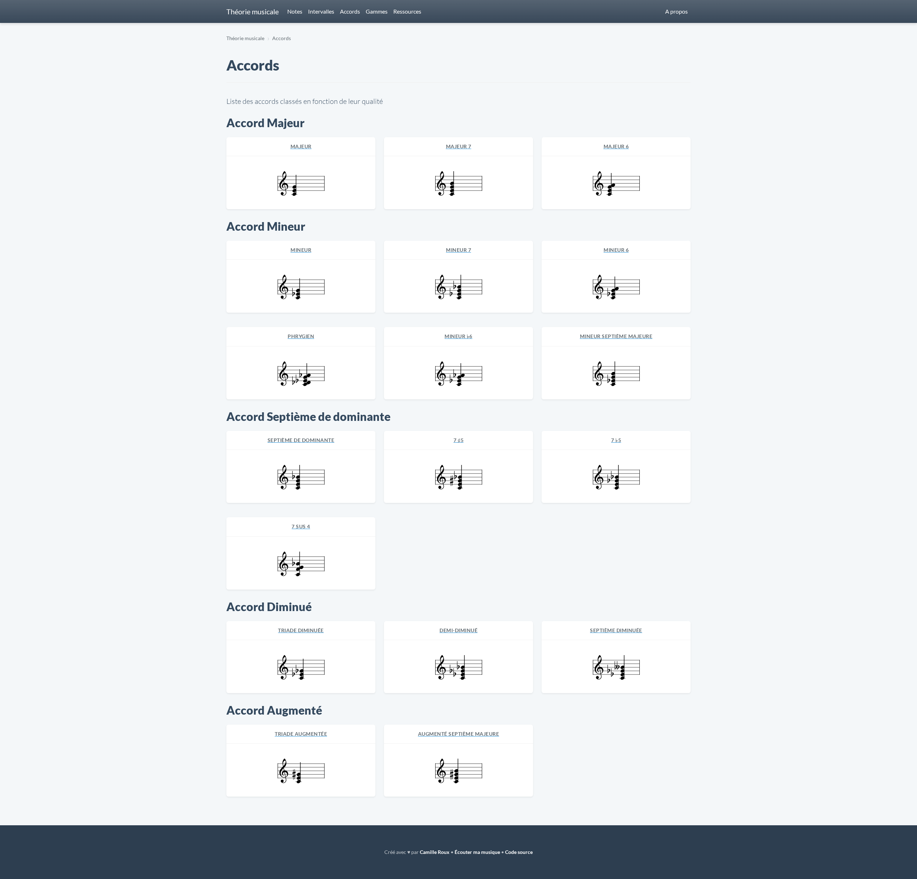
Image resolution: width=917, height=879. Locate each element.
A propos (676, 11)
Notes (294, 11)
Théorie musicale (252, 11)
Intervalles (321, 11)
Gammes (377, 11)
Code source (519, 852)
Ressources (407, 11)
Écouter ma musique (477, 852)
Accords (350, 11)
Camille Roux (435, 852)
